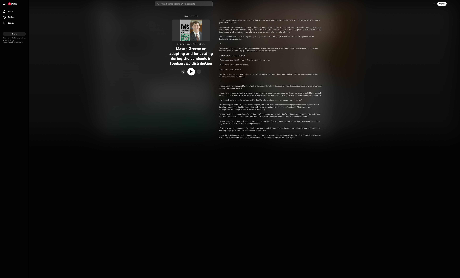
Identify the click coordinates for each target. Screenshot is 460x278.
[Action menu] (199, 72)
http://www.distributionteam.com (232, 55)
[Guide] (4, 3)
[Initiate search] (158, 4)
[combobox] (187, 3)
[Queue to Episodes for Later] (183, 71)
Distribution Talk (191, 16)
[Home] (12, 3)
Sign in (442, 4)
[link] (14, 11)
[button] (183, 72)
